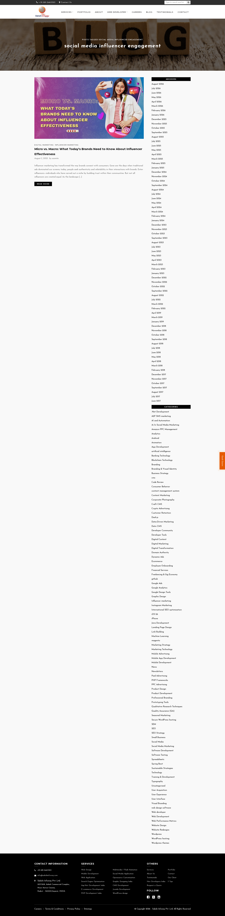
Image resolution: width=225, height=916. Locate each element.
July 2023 (156, 247)
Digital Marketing (44, 145)
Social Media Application (123, 874)
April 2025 (156, 155)
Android (155, 438)
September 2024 (159, 185)
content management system (165, 491)
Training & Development (163, 777)
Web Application (88, 878)
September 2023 (159, 238)
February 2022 (158, 309)
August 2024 (158, 190)
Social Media (158, 742)
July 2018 (156, 348)
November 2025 (159, 124)
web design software (161, 808)
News (154, 667)
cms (153, 478)
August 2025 (158, 137)
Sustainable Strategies (162, 768)
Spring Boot (157, 764)
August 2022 (158, 295)
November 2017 (159, 379)
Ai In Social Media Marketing (165, 425)
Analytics (156, 434)
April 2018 (156, 361)
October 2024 (158, 181)
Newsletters (157, 671)
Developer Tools (159, 535)
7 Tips (170, 882)
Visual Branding (159, 803)
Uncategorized (158, 786)
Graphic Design (159, 597)
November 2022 (159, 282)
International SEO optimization (167, 610)
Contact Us (66, 2)
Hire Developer (116, 12)
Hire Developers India (156, 882)
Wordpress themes (160, 843)
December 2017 (159, 375)
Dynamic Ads (158, 557)
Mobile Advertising (160, 654)
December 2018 (159, 326)
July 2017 (156, 397)
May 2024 (156, 203)
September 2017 (159, 388)
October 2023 (158, 234)
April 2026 (157, 102)
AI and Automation (161, 421)
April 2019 (156, 313)
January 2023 (158, 273)
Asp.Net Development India (93, 885)
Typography (157, 781)
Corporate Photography (163, 500)
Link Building (158, 632)
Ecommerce (157, 561)
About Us (151, 874)
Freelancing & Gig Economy (164, 575)
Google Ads (157, 583)
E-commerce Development (92, 889)
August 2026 (158, 84)
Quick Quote (222, 460)
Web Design (86, 870)
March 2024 (157, 212)
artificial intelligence (161, 451)
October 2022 (158, 287)
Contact (183, 12)
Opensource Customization (124, 878)
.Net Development (160, 412)
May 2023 (156, 256)
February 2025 (158, 163)
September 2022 (159, 291)
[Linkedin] (159, 898)
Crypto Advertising (161, 509)
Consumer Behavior (161, 487)
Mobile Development (161, 663)
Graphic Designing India (122, 882)
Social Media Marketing (163, 746)
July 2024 (156, 194)
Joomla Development (121, 889)
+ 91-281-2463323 (47, 2)
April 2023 (156, 260)
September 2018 (159, 339)
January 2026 (158, 115)
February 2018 (158, 370)
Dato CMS (157, 526)
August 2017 (157, 392)
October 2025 (158, 128)
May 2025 (156, 150)
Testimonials (165, 12)
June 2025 (156, 146)
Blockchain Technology (162, 460)
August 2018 (157, 344)
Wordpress (157, 834)
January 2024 (158, 221)
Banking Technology (161, 456)
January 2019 (158, 322)
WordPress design (120, 893)
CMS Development (121, 885)
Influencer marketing (67, 145)
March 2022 (157, 304)
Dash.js (155, 517)
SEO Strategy (158, 733)
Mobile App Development (164, 658)
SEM (154, 724)
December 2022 (159, 278)
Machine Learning (160, 636)
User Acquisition (159, 790)
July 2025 (156, 141)
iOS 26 (155, 614)
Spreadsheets (158, 759)
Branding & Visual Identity (164, 469)
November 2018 (159, 331)
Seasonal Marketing (161, 715)
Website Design (159, 825)
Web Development (160, 817)
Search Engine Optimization (92, 882)
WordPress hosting (160, 839)
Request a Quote (154, 885)
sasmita (55, 159)
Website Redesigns (160, 830)
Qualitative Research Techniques (167, 707)
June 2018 (156, 353)
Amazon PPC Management (164, 429)
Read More (43, 184)
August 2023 (158, 243)
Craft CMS (157, 504)
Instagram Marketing (162, 605)
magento (156, 641)
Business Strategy (160, 473)
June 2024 (156, 199)
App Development (160, 447)
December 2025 (159, 119)
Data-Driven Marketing (163, 522)
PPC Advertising (159, 685)
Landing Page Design (162, 627)
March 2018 (157, 366)
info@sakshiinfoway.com (48, 875)
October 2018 (158, 335)
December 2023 (159, 225)
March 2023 (157, 265)
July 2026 (156, 88)
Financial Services (160, 570)
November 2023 (159, 229)
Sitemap (88, 909)
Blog (149, 12)
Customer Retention (161, 513)
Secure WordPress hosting (164, 720)
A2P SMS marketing (161, 416)
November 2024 (159, 177)
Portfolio (84, 12)
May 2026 (156, 97)
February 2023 (158, 269)
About (99, 12)
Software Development (162, 751)
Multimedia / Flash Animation (125, 870)
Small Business (158, 737)
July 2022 (156, 300)
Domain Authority (160, 553)
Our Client (172, 878)
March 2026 (157, 106)
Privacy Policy (73, 909)
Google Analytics (159, 588)
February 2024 (158, 216)
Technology (157, 773)
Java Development (160, 623)
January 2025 (158, 168)
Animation (156, 443)
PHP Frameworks (160, 680)
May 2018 (156, 357)
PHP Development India (91, 893)
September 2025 (159, 133)
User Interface (158, 799)
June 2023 (156, 251)
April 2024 (156, 207)
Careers (137, 12)
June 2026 (156, 93)
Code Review (158, 482)
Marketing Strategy (161, 645)
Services (66, 12)
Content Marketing (161, 495)
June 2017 (156, 401)
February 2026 (158, 111)
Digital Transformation (162, 548)
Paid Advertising (159, 676)
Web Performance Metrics (164, 821)
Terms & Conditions (54, 909)
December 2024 (159, 172)
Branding (156, 465)
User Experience (159, 795)
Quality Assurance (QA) (163, 711)
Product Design (159, 689)
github (155, 579)
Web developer (159, 812)
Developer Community (162, 531)
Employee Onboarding (162, 566)
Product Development (162, 693)
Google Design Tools (161, 592)
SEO (154, 729)
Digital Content (159, 539)
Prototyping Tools (160, 702)
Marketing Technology (162, 649)
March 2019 (157, 317)
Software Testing (160, 755)
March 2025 (157, 159)
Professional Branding (162, 698)
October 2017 (158, 383)
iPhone (155, 619)
